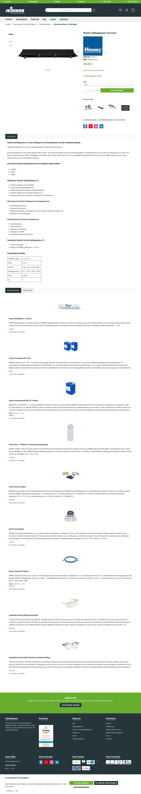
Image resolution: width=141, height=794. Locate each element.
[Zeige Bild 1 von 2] (46, 70)
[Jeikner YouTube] (91, 127)
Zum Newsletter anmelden (70, 705)
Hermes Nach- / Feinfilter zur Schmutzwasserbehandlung (28, 444)
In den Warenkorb (117, 90)
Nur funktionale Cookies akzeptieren (106, 783)
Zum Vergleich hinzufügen (90, 120)
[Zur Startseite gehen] (14, 10)
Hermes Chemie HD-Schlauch (19, 571)
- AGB (16, 791)
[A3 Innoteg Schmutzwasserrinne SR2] (101, 107)
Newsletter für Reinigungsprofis (114, 732)
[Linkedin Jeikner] (101, 127)
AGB (73, 723)
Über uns (108, 736)
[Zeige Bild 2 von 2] (49, 70)
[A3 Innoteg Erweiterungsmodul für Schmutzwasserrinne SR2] (113, 107)
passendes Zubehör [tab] (13, 290)
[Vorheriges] (17, 52)
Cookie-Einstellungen (78, 739)
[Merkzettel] (120, 10)
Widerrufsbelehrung (77, 726)
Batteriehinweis (110, 726)
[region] (43, 51)
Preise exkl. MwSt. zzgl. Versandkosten (93, 70)
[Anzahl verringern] (85, 90)
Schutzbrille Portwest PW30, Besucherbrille (23, 615)
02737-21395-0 (133, 1)
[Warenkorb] (133, 10)
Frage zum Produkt (119, 120)
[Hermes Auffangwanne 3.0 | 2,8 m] (47, 51)
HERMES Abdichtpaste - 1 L (18, 245)
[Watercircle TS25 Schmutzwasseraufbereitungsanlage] (88, 107)
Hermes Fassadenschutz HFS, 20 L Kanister (23, 400)
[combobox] (68, 10)
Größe (84, 82)
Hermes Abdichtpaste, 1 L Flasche (20, 319)
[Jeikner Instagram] (96, 127)
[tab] (11, 136)
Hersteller (108, 723)
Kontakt (74, 736)
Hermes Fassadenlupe (16, 529)
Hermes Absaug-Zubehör (17, 487)
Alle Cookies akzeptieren (81, 783)
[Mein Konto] (126, 10)
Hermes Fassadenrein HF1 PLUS (19, 358)
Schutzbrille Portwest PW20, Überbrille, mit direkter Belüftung (29, 657)
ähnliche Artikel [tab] (27, 290)
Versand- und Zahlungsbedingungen (82, 729)
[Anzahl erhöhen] (94, 90)
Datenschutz (75, 732)
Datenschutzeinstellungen (81, 787)
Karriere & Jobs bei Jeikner (113, 729)
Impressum (109, 739)
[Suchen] (93, 10)
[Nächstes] (78, 52)
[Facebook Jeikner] (85, 127)
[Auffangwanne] (125, 107)
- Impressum (10, 791)
